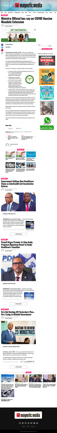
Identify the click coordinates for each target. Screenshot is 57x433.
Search (39, 44)
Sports (30, 12)
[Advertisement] (45, 36)
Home (5, 12)
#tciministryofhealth (9, 132)
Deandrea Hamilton (8, 26)
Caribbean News (17, 12)
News (26, 12)
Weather (50, 12)
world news (28, 15)
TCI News (34, 12)
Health (22, 12)
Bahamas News (10, 12)
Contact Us (33, 426)
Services (28, 426)
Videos (47, 12)
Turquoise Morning (40, 12)
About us (23, 426)
